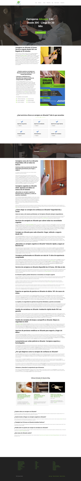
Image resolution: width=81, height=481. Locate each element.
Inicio (36, 2)
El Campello (46, 435)
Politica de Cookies (62, 476)
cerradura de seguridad (22, 430)
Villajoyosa (54, 469)
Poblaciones (48, 2)
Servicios (39, 2)
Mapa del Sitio (20, 468)
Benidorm (36, 462)
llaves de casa (56, 400)
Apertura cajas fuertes (21, 463)
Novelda (54, 463)
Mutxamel (57, 435)
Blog (52, 2)
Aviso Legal (50, 476)
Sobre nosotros (57, 2)
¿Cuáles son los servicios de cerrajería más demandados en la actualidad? (23, 396)
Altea (36, 461)
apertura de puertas (52, 260)
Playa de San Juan (42, 435)
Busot (36, 463)
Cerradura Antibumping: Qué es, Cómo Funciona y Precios (39, 396)
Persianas (19, 467)
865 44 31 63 (43, 151)
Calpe (16, 207)
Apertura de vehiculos (21, 462)
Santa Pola (54, 467)
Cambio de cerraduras (21, 466)
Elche (36, 467)
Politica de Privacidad (56, 476)
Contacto (19, 469)
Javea (54, 461)
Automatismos (20, 465)
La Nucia (54, 462)
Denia (36, 465)
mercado (26, 91)
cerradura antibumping (48, 271)
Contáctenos (62, 2)
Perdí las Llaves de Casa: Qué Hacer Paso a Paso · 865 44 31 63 (57, 396)
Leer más (28, 403)
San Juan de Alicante (45, 218)
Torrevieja (49, 281)
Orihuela (54, 464)
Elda (36, 468)
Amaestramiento (20, 464)
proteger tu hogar (24, 55)
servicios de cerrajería (29, 224)
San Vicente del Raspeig (52, 435)
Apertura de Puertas (21, 461)
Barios (44, 2)
